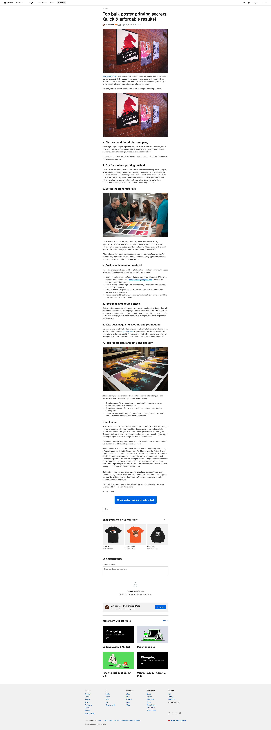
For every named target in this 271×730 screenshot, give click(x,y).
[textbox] (135, 289)
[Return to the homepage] (5, 2)
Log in (255, 3)
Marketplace (42, 3)
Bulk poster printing (110, 76)
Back (107, 8)
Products (19, 3)
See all (166, 520)
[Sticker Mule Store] (169, 713)
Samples (31, 3)
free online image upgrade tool (140, 279)
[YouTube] (180, 713)
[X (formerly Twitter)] (173, 713)
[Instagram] (176, 713)
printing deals (128, 331)
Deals (52, 3)
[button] (136, 500)
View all (165, 621)
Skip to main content (1, 1)
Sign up (264, 3)
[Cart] (248, 3)
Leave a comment (109, 564)
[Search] (243, 3)
